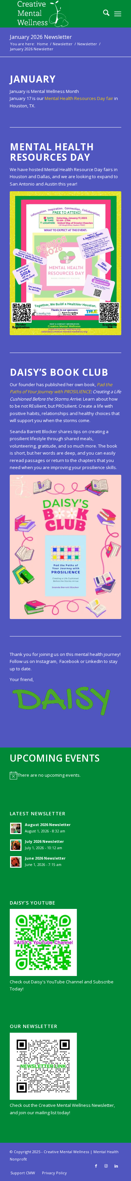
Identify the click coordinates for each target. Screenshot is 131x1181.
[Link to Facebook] (96, 1166)
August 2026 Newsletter (48, 824)
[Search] (103, 13)
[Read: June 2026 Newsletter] (16, 862)
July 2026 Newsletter (44, 841)
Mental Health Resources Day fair (78, 98)
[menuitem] (103, 13)
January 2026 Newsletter (41, 37)
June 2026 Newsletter (45, 858)
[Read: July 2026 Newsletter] (16, 845)
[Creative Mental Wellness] (54, 13)
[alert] (65, 775)
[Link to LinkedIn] (116, 1166)
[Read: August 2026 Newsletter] (16, 828)
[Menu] (117, 14)
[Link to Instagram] (106, 1166)
